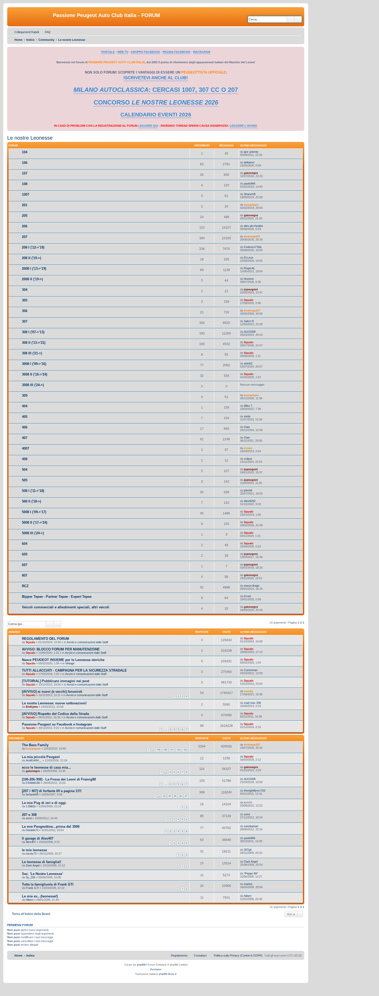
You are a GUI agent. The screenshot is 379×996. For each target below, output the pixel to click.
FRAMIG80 (33, 782)
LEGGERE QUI (148, 125)
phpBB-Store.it (167, 974)
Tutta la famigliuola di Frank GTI (47, 884)
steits (247, 416)
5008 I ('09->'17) (34, 512)
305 (24, 300)
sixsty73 (31, 853)
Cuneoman (251, 670)
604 (24, 544)
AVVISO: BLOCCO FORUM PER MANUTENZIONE (61, 649)
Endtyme (32, 706)
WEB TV (122, 51)
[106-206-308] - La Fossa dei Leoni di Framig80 (59, 779)
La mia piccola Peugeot (41, 757)
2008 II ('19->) (32, 279)
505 (24, 480)
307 (24, 321)
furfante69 (32, 794)
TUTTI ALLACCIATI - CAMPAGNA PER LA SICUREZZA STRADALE (74, 670)
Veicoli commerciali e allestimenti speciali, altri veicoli (65, 607)
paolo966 (249, 183)
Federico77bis (253, 247)
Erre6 (247, 596)
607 (24, 565)
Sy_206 (30, 877)
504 (24, 470)
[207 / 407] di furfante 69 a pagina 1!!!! (51, 791)
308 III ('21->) (32, 353)
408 (24, 459)
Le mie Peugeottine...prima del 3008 (50, 826)
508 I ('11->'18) (33, 491)
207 (24, 237)
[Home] (31, 17)
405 (24, 417)
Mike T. (248, 405)
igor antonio (251, 151)
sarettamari (251, 826)
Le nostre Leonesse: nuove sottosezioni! (54, 703)
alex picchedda (253, 225)
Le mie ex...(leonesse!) (40, 896)
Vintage (70, 663)
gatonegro (251, 172)
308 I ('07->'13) (33, 332)
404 (24, 406)
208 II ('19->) (31, 258)
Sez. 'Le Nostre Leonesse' (42, 874)
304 (24, 290)
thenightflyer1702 (254, 790)
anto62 (248, 363)
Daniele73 (32, 830)
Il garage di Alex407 (37, 838)
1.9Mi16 (31, 806)
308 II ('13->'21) (33, 343)
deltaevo (249, 162)
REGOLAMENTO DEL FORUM (45, 639)
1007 (25, 194)
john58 (248, 490)
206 (24, 226)
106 (24, 163)
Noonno (249, 278)
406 (24, 427)
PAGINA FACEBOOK (177, 51)
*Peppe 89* (251, 873)
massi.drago (251, 585)
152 (178, 749)
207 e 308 (29, 815)
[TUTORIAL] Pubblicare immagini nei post (55, 681)
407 (24, 438)
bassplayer (251, 204)
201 (24, 205)
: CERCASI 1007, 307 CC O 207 (155, 89)
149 (158, 749)
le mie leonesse (34, 850)
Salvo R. (249, 321)
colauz (248, 458)
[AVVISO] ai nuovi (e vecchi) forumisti (52, 692)
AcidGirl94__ (34, 760)
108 (24, 184)
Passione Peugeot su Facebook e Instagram (57, 724)
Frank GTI (32, 887)
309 (24, 395)
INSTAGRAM (201, 51)
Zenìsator (155, 969)
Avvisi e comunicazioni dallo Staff (87, 642)
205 (24, 216)
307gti (247, 849)
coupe (248, 448)
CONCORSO (156, 102)
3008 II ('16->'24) (34, 374)
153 (185, 749)
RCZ (25, 586)
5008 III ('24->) (33, 533)
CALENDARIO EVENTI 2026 (155, 114)
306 (24, 311)
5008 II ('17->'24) (34, 522)
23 (164, 796)
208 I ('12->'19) (33, 247)
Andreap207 (252, 236)
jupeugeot (251, 289)
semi (29, 818)
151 (172, 749)
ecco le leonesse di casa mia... (46, 767)
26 (180, 796)
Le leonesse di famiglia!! (41, 862)
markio (248, 884)
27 (186, 796)
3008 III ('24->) (33, 385)
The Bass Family (35, 745)
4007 (25, 448)
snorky (248, 691)
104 (24, 152)
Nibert (29, 899)
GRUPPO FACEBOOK (145, 51)
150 (165, 749)
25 (175, 796)
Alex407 (31, 841)
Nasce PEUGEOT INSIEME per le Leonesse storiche (63, 660)
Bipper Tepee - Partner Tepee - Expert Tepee (57, 597)
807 (24, 575)
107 (24, 173)
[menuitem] (45, 32)
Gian (247, 426)
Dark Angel (32, 865)
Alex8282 (250, 501)
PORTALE (108, 51)
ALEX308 (250, 331)
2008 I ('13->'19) (34, 268)
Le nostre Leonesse (30, 138)
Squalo (248, 299)
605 (24, 554)
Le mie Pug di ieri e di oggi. (44, 803)
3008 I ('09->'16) (34, 364)
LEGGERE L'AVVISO (243, 125)
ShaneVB (250, 194)
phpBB (141, 964)
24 (169, 796)
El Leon (248, 257)
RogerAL (249, 268)
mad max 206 (252, 702)
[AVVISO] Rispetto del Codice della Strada (55, 714)
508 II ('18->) (31, 501)
